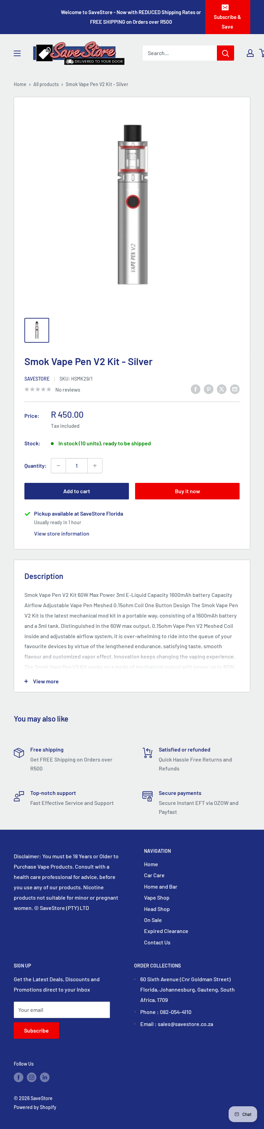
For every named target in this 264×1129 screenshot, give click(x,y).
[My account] (250, 53)
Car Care (154, 875)
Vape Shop (156, 897)
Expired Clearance (166, 931)
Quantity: (35, 465)
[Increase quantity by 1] (95, 465)
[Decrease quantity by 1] (58, 465)
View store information (61, 533)
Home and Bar (160, 886)
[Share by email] (235, 388)
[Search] (225, 53)
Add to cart (76, 491)
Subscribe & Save (227, 22)
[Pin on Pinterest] (208, 388)
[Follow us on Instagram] (31, 1077)
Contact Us (157, 942)
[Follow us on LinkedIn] (45, 1077)
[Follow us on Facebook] (18, 1077)
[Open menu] (17, 53)
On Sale (153, 919)
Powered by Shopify (35, 1107)
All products (46, 84)
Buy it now (187, 491)
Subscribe (36, 1030)
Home (20, 84)
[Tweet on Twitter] (222, 388)
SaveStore (37, 379)
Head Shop (157, 908)
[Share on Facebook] (195, 388)
